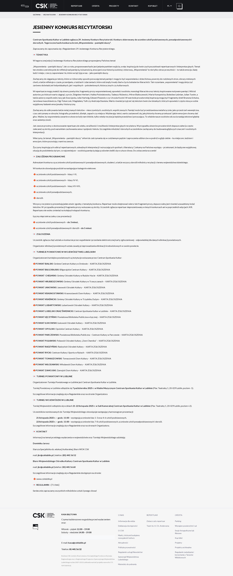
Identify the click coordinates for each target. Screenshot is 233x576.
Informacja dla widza (126, 521)
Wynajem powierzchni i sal (186, 526)
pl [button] (168, 6)
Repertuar (76, 6)
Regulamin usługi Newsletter (130, 552)
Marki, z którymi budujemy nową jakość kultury (129, 536)
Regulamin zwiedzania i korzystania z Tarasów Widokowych (184, 555)
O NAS (121, 515)
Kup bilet (179, 538)
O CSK (121, 530)
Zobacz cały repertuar (156, 521)
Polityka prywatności (127, 547)
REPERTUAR (152, 515)
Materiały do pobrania (127, 564)
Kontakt (133, 6)
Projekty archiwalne (183, 547)
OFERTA (178, 515)
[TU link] (55, 484)
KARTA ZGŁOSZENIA (100, 263)
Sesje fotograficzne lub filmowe (184, 531)
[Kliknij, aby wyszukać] (179, 6)
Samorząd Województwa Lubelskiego (128, 558)
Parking (178, 521)
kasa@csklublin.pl (77, 542)
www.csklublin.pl (44, 479)
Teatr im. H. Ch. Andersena (158, 526)
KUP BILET (152, 6)
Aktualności (123, 543)
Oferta (95, 6)
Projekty (114, 6)
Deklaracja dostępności (127, 526)
